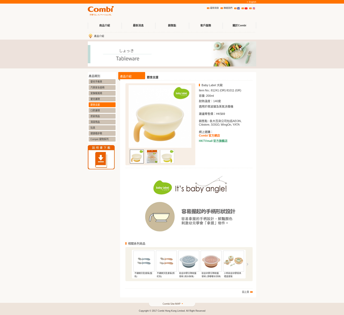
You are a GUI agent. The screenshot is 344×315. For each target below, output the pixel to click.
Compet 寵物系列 (99, 139)
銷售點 (172, 25)
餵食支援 (95, 104)
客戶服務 (205, 25)
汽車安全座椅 (97, 87)
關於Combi (239, 25)
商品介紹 (104, 25)
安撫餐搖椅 (96, 93)
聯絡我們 (228, 8)
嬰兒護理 (95, 99)
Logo (101, 11)
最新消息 (138, 25)
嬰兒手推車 (96, 81)
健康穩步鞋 (96, 133)
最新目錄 (214, 8)
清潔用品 (95, 122)
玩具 (92, 127)
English (252, 2)
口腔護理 (95, 110)
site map (172, 305)
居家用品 (95, 116)
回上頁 (245, 292)
